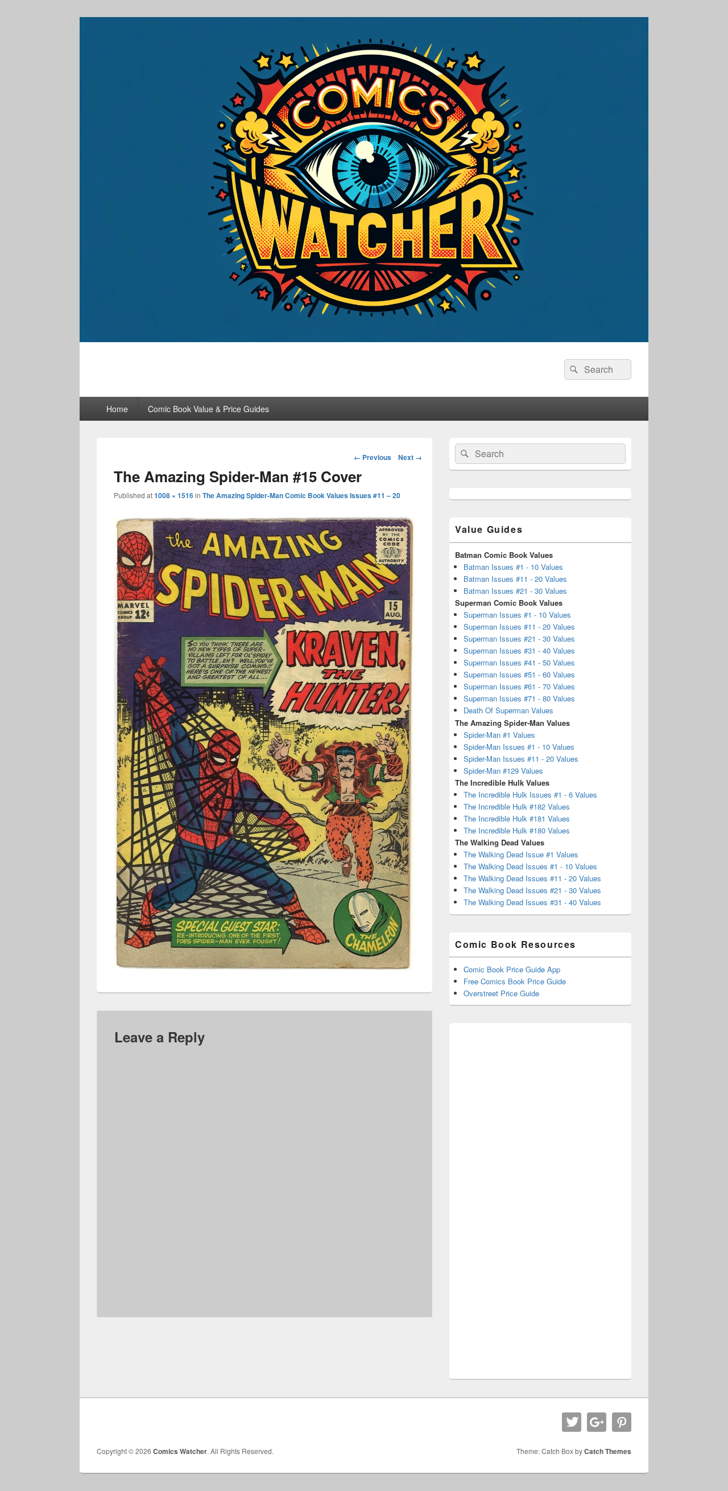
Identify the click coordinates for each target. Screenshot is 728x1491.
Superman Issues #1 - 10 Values (517, 614)
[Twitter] (571, 1422)
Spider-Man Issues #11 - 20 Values (521, 758)
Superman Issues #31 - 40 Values (519, 650)
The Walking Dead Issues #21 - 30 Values (532, 890)
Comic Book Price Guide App (512, 969)
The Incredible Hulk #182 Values (517, 806)
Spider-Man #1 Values (499, 734)
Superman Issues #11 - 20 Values (519, 626)
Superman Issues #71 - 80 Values (519, 698)
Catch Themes (607, 1451)
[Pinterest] (621, 1422)
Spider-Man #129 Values (503, 770)
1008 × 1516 (173, 495)
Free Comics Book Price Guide (515, 981)
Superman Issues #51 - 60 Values (519, 674)
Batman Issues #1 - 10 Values (513, 566)
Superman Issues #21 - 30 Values (519, 638)
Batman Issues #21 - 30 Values (515, 590)
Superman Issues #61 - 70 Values (519, 686)
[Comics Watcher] (364, 338)
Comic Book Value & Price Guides (208, 408)
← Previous (372, 457)
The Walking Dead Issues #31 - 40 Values (532, 902)
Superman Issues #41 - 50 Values (519, 662)
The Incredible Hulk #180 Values (517, 830)
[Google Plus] (596, 1422)
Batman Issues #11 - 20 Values (515, 578)
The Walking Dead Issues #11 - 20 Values (532, 878)
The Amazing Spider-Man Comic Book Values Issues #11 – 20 (301, 495)
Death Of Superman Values (508, 710)
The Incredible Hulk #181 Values (517, 818)
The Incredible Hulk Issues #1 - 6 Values (530, 794)
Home (117, 408)
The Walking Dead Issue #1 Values (521, 854)
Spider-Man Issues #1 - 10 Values (519, 746)
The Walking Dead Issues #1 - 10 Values (530, 866)
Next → (410, 457)
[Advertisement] (540, 1199)
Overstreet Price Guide (501, 993)
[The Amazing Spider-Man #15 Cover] (264, 967)
